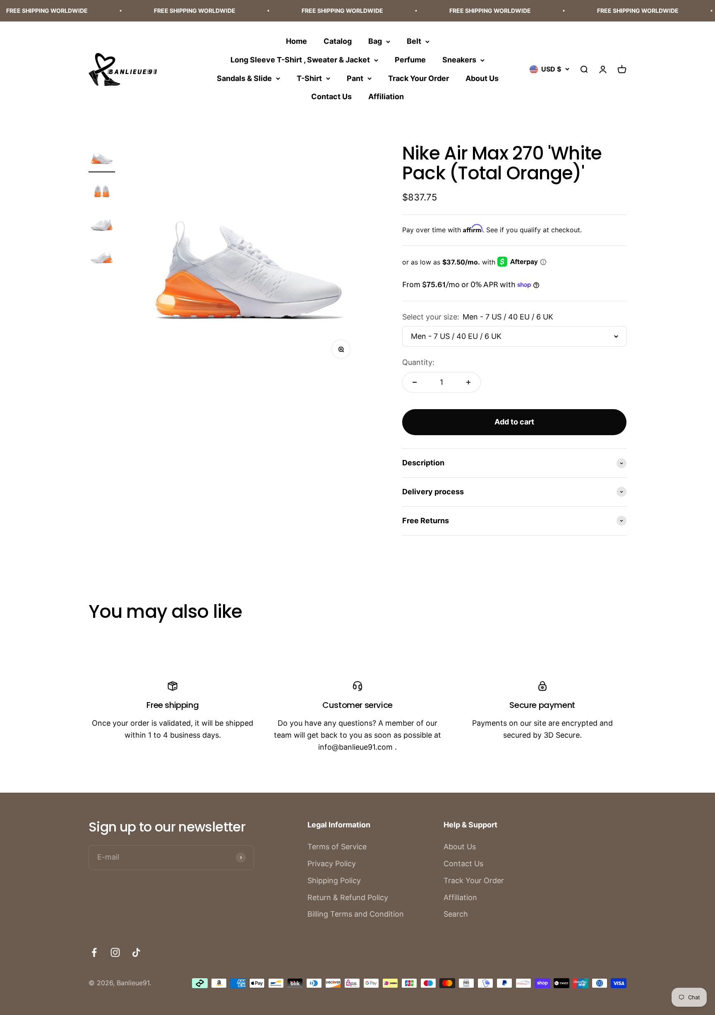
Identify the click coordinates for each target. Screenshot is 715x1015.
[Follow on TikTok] (136, 952)
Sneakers (459, 59)
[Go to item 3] (102, 224)
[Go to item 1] (102, 157)
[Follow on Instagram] (115, 952)
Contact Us (331, 96)
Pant (355, 78)
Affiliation (386, 96)
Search (456, 914)
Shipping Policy (334, 880)
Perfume (410, 59)
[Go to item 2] (102, 190)
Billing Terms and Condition (355, 914)
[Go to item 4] (102, 257)
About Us (482, 78)
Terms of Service (337, 846)
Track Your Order (418, 78)
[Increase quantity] (468, 382)
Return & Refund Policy (347, 897)
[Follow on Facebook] (94, 952)
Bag (375, 41)
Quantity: (418, 362)
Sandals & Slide (244, 78)
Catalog (338, 41)
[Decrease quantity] (415, 382)
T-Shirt (309, 78)
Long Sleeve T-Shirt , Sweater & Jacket (300, 59)
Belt (414, 41)
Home (296, 41)
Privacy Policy (331, 863)
